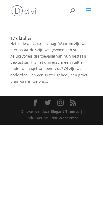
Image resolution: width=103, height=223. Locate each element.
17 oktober (21, 38)
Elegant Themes (65, 111)
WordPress (68, 117)
